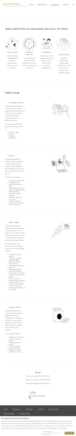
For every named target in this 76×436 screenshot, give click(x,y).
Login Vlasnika (53, 409)
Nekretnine (42, 5)
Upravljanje (54, 5)
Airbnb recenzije (9, 414)
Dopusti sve (69, 433)
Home (31, 5)
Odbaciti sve (58, 433)
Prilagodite (47, 433)
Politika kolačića (61, 428)
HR (73, 5)
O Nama (65, 5)
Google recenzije (24, 414)
